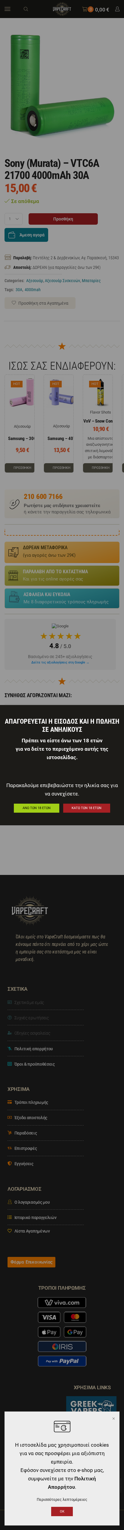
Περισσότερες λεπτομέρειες (62, 1499)
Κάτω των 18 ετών (86, 808)
